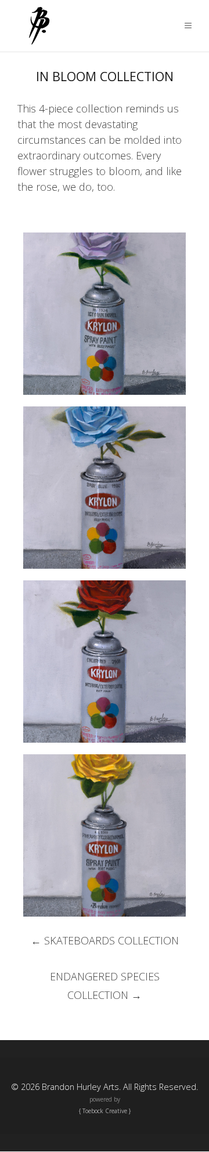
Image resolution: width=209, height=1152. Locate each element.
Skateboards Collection (105, 940)
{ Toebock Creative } (105, 1111)
